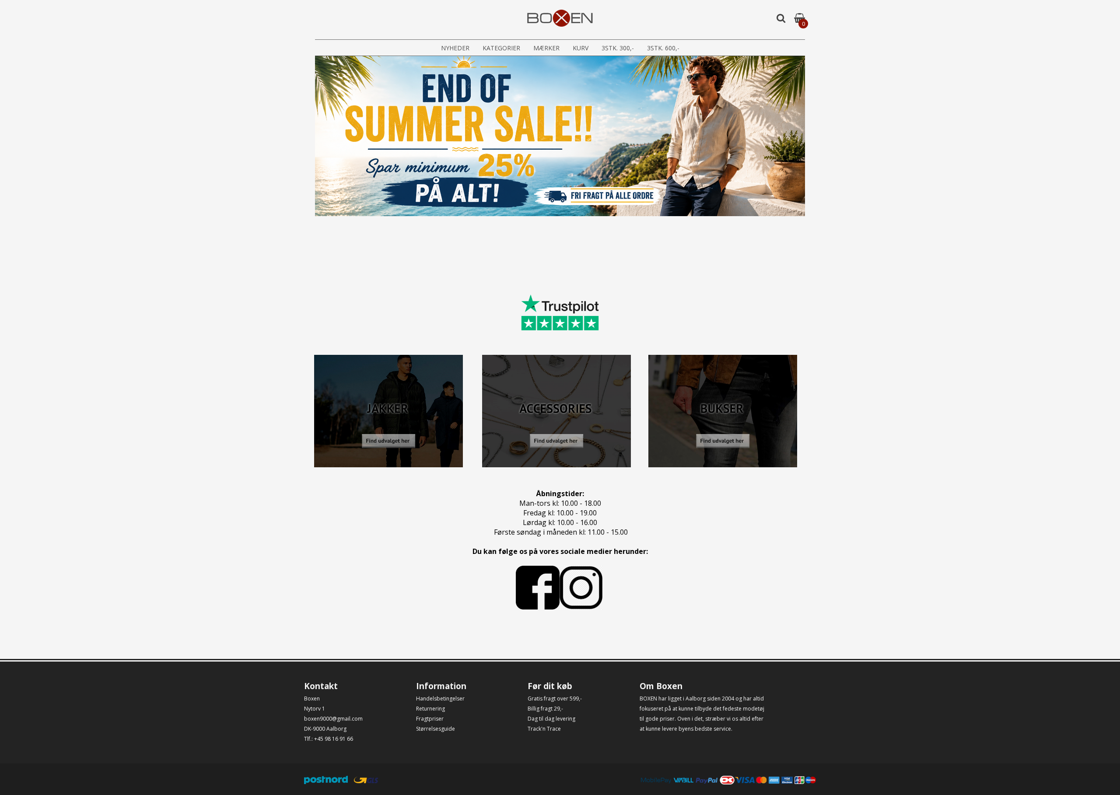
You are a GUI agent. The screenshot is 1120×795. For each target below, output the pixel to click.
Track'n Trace (544, 728)
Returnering (430, 708)
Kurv (580, 48)
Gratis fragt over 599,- (555, 698)
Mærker (546, 48)
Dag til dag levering (551, 718)
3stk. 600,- (663, 48)
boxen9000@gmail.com (333, 718)
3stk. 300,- (618, 48)
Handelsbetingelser (440, 698)
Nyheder (455, 48)
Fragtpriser (430, 718)
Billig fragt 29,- (545, 708)
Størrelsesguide (435, 728)
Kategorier (501, 48)
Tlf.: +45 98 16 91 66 (328, 738)
